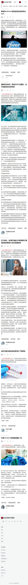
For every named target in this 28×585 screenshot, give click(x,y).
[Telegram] (7, 17)
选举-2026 (5, 6)
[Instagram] (2, 17)
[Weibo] (12, 521)
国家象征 (3, 555)
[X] (13, 17)
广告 (2, 575)
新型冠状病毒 (5, 72)
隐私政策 (3, 553)
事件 (17, 6)
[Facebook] (10, 17)
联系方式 (3, 573)
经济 (2, 538)
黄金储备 (13, 72)
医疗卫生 (4, 228)
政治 (2, 532)
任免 (14, 6)
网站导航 (3, 570)
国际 (19, 72)
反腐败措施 (3, 558)
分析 (2, 535)
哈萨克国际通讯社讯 (7, 94)
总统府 (10, 6)
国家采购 (3, 561)
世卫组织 (20, 228)
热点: (1, 6)
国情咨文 (21, 6)
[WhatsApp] (5, 17)
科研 (25, 228)
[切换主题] (21, 2)
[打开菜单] (25, 2)
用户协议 (3, 550)
